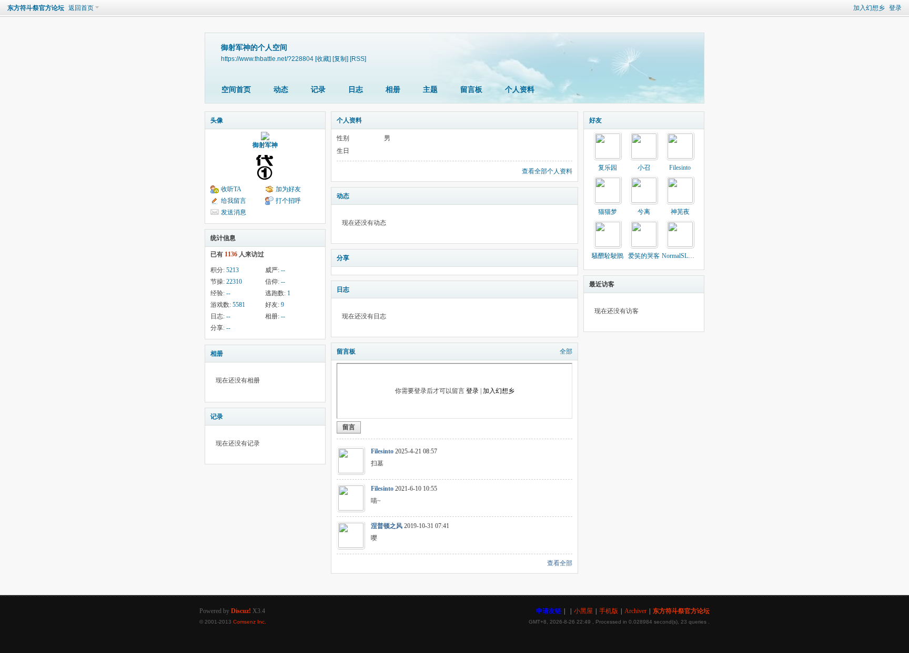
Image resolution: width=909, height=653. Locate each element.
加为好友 (288, 189)
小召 (644, 167)
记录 (318, 90)
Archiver (635, 611)
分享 (343, 258)
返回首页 (81, 8)
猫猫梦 (607, 211)
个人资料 (519, 90)
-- (283, 270)
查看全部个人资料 (547, 171)
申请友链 (548, 611)
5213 (232, 270)
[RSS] (358, 58)
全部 (566, 351)
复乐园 (607, 167)
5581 (239, 304)
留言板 (471, 90)
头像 (216, 120)
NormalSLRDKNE (686, 256)
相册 (393, 90)
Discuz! (241, 611)
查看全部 (559, 563)
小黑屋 (583, 611)
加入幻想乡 (869, 8)
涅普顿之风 (386, 526)
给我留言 (233, 200)
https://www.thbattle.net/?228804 (267, 58)
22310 (234, 281)
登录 (895, 8)
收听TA (231, 189)
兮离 (644, 211)
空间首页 (236, 90)
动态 (281, 90)
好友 (595, 120)
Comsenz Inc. (249, 622)
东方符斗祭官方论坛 (35, 8)
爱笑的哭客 (644, 256)
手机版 (608, 611)
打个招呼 (288, 200)
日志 (355, 90)
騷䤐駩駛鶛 (607, 256)
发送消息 (233, 212)
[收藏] (323, 58)
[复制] (340, 58)
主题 (430, 90)
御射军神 (265, 145)
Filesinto (382, 451)
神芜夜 (680, 211)
